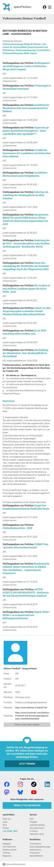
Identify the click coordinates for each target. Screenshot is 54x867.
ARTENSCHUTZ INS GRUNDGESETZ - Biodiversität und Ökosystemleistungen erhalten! (26, 592)
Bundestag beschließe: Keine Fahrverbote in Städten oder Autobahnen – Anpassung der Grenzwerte (26, 568)
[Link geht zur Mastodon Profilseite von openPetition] (6, 792)
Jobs (5, 822)
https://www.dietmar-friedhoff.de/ (31, 707)
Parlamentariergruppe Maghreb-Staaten (22, 44)
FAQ (31, 819)
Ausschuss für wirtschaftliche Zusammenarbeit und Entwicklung (25, 47)
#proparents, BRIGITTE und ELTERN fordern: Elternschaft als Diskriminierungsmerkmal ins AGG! (25, 219)
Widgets (33, 822)
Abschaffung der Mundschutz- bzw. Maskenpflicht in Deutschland (25, 353)
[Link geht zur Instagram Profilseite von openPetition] (20, 784)
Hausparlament (37, 828)
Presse (6, 828)
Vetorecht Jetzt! (37, 834)
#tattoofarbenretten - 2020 (17, 528)
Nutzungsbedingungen (40, 846)
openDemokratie (37, 825)
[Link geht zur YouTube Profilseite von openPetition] (33, 792)
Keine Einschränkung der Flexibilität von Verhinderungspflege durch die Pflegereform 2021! (26, 266)
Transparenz (35, 843)
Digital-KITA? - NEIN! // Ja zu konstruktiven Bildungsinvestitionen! (26, 615)
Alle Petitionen (9, 846)
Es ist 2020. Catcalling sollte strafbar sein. (25, 332)
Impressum (35, 853)
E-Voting (33, 831)
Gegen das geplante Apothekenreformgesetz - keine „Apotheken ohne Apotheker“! (26, 130)
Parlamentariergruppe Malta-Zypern (20, 53)
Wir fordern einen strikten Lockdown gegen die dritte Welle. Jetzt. (27, 288)
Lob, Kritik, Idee (10, 831)
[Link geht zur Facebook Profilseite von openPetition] (6, 784)
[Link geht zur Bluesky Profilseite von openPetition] (20, 792)
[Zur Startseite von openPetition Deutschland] (17, 7)
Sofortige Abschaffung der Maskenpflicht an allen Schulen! (26, 195)
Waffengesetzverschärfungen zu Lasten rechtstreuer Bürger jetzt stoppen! (26, 66)
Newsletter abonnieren (27, 805)
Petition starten (10, 850)
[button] (44, 7)
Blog (5, 825)
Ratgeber (7, 843)
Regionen (7, 856)
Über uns (7, 819)
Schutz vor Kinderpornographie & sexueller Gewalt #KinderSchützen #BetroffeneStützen (27, 311)
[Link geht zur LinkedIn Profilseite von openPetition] (47, 784)
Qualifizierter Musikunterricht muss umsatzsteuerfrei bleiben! (26, 108)
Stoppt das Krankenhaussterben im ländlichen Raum (26, 507)
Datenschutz (35, 850)
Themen (6, 853)
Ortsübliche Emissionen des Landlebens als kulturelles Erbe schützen (27, 153)
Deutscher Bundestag (18, 30)
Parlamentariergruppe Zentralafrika (33, 50)
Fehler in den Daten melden (27, 724)
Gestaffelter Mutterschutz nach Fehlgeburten (25, 174)
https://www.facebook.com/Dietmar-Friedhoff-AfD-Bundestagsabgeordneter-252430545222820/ (32, 715)
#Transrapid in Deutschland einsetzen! (27, 87)
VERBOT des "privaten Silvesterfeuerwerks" (25, 546)
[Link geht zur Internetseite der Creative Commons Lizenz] (4, 864)
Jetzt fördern (27, 764)
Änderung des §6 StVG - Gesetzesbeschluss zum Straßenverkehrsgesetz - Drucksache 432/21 (26, 243)
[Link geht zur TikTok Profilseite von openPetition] (33, 784)
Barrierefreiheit (36, 856)
